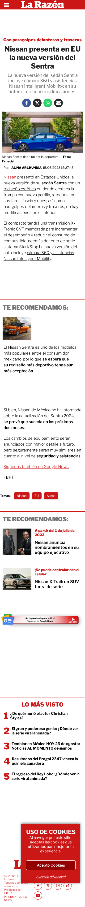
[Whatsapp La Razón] (47, 103)
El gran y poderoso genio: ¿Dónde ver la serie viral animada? (45, 730)
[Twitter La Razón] (37, 103)
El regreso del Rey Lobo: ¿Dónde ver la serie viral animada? (46, 776)
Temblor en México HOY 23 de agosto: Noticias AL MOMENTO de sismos (46, 746)
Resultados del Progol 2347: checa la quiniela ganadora (45, 761)
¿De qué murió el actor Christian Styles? (39, 715)
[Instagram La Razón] (58, 885)
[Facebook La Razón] (26, 103)
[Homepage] (42, 4)
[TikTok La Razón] (68, 885)
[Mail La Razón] (58, 103)
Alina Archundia (26, 167)
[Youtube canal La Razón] (38, 895)
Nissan (10, 177)
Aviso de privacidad (50, 877)
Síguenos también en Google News (36, 466)
